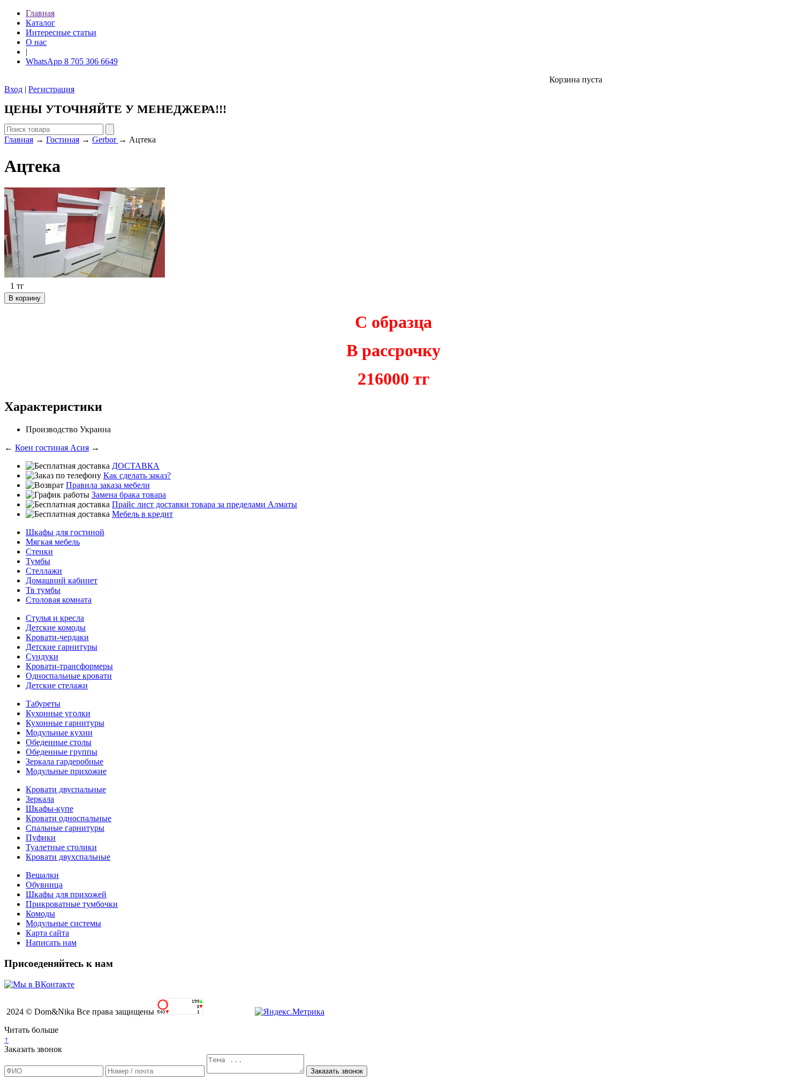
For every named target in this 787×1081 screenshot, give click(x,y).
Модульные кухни (59, 732)
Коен (25, 447)
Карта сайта (47, 932)
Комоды (40, 913)
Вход (13, 89)
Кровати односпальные (68, 818)
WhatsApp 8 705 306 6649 (72, 61)
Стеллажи (44, 570)
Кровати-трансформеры (69, 666)
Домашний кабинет (61, 580)
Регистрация (51, 89)
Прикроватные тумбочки (72, 904)
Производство (52, 429)
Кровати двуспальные (66, 789)
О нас (36, 42)
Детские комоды (56, 627)
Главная (40, 13)
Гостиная (62, 139)
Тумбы (38, 561)
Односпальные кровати (69, 675)
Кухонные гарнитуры (65, 722)
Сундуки (42, 656)
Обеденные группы (61, 751)
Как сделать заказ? (137, 475)
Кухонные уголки (58, 713)
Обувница (44, 884)
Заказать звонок (33, 1049)
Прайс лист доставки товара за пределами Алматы (204, 504)
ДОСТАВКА (136, 465)
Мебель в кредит (142, 514)
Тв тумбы (43, 590)
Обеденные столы (59, 742)
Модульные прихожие (66, 771)
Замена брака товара (129, 494)
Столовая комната (59, 599)
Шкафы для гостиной (65, 532)
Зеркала (40, 799)
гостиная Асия (62, 447)
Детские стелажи (57, 685)
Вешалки (42, 875)
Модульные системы (63, 923)
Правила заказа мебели (108, 485)
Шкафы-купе (49, 808)
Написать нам (51, 942)
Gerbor (105, 139)
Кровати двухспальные (68, 856)
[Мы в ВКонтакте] (39, 984)
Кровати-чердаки (57, 637)
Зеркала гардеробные (64, 761)
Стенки (39, 551)
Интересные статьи (61, 32)
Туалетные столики (61, 847)
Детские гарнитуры (61, 646)
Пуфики (41, 837)
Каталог (40, 22)
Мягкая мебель (53, 541)
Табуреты (43, 703)
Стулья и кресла (55, 617)
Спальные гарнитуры (65, 827)
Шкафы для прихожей (66, 894)
